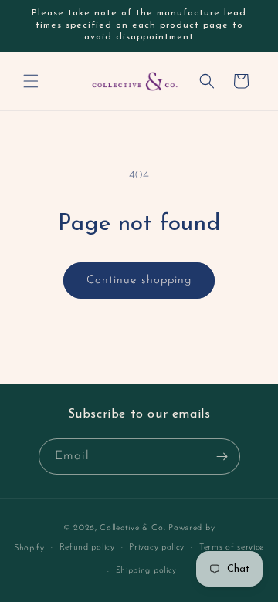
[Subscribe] (222, 456)
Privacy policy (157, 547)
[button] (31, 81)
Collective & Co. (132, 528)
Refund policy (87, 547)
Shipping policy (147, 570)
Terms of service (231, 547)
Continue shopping (139, 280)
